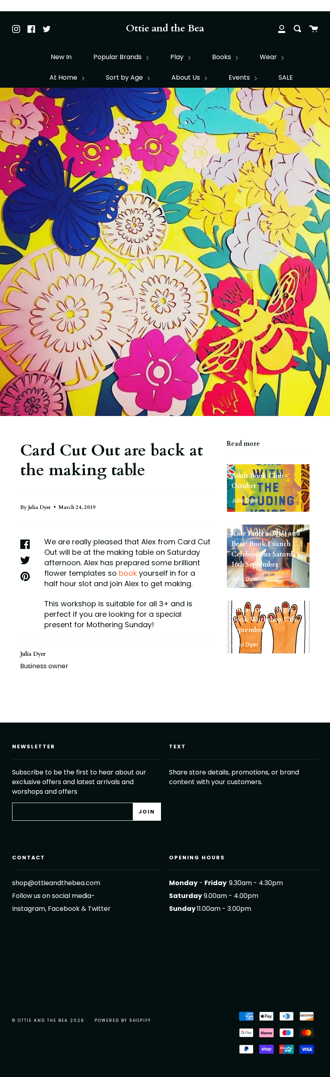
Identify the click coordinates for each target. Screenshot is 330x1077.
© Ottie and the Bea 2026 (48, 1020)
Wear (269, 57)
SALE (285, 77)
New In (61, 57)
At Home (64, 77)
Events (240, 77)
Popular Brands (118, 57)
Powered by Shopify (123, 1020)
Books (222, 57)
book (129, 573)
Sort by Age (125, 77)
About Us (186, 77)
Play (177, 57)
